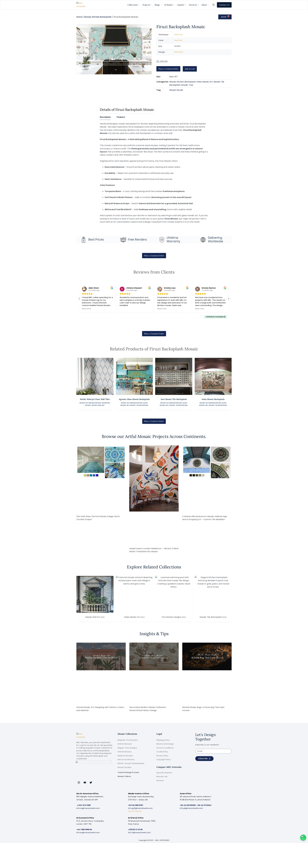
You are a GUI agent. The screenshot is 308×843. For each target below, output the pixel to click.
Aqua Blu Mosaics (164, 772)
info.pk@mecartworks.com (191, 808)
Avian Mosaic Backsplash (213, 399)
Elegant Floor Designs (127, 748)
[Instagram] (78, 782)
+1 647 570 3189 (84, 805)
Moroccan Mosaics (126, 759)
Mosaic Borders (125, 767)
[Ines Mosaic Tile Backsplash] (173, 376)
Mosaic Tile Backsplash (139, 405)
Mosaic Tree (187, 85)
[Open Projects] (151, 4)
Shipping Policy (163, 740)
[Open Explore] (186, 4)
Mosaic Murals (176, 90)
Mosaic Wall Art (98, 405)
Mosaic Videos (124, 776)
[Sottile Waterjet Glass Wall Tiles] (94, 376)
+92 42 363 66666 (188, 805)
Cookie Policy (162, 752)
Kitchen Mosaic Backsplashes (131, 763)
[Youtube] (84, 782)
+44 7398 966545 (84, 829)
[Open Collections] (139, 4)
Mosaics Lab (161, 776)
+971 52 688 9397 (135, 805)
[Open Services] (198, 4)
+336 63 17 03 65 (135, 829)
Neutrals (178, 40)
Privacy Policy (162, 755)
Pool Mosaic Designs (174, 617)
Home (79, 17)
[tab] (105, 118)
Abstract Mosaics (125, 755)
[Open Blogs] (161, 4)
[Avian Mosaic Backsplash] (213, 376)
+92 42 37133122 (204, 805)
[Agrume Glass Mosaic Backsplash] (134, 376)
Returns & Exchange (165, 744)
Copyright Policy (163, 759)
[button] (228, 298)
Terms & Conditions (165, 748)
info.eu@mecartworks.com (88, 832)
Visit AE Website (135, 811)
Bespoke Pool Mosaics (128, 740)
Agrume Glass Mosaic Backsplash (134, 399)
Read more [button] (144, 309)
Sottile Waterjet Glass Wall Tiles (95, 399)
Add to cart (190, 69)
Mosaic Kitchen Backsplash (98, 17)
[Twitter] (90, 782)
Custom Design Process (128, 772)
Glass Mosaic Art (204, 81)
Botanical (178, 52)
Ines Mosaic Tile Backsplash (174, 399)
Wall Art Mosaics (125, 744)
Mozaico (160, 780)
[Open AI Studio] (174, 4)
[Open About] (208, 4)
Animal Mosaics (125, 752)
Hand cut (178, 34)
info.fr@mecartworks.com (139, 832)
